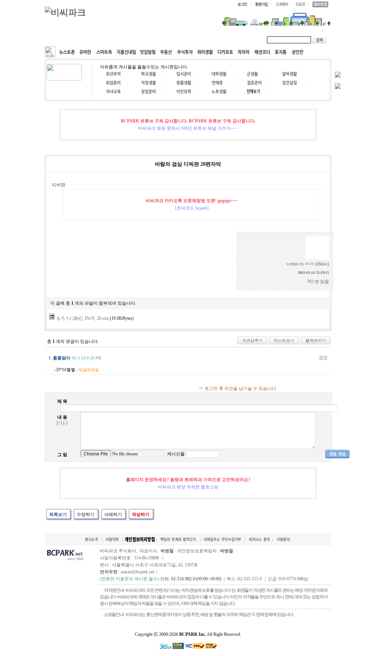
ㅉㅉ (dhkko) (317, 263)
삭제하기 (113, 514)
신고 (323, 357)
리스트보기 (284, 340)
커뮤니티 (62, 39)
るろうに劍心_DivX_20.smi (82, 318)
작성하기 (140, 514)
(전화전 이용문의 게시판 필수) (129, 578)
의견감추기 (252, 340)
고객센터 (186, 39)
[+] (59, 423)
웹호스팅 (124, 39)
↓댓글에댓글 (87, 370)
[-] (65, 423)
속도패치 (93, 39)
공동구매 (155, 39)
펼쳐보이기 (316, 340)
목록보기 (58, 514)
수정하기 (85, 514)
